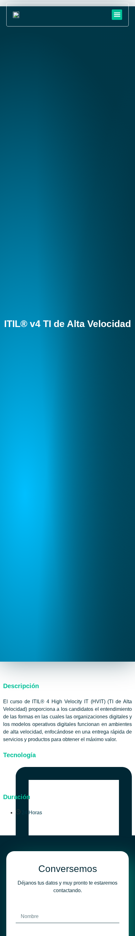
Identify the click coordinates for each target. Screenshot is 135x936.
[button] (117, 14)
